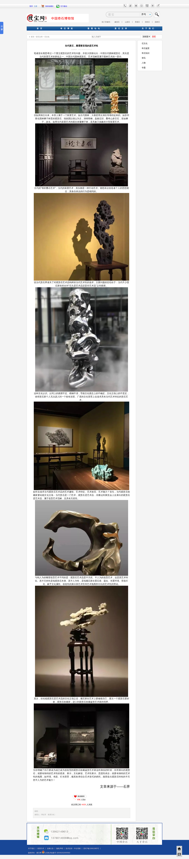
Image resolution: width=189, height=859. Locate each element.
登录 (31, 6)
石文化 (46, 37)
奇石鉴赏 (145, 48)
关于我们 (31, 848)
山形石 (127, 22)
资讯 (144, 58)
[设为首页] (136, 7)
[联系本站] (124, 7)
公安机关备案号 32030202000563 (57, 853)
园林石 (157, 22)
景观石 (137, 22)
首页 (32, 37)
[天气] (152, 7)
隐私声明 (59, 848)
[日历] (147, 7)
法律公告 (50, 848)
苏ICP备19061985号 (91, 848)
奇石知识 (145, 53)
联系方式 (40, 848)
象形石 (117, 22)
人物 (144, 63)
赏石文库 (39, 37)
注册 (35, 6)
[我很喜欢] (80, 796)
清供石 (147, 22)
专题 (144, 67)
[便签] (158, 7)
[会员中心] (130, 7)
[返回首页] (179, 848)
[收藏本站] (141, 7)
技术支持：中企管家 (73, 848)
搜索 (157, 14)
